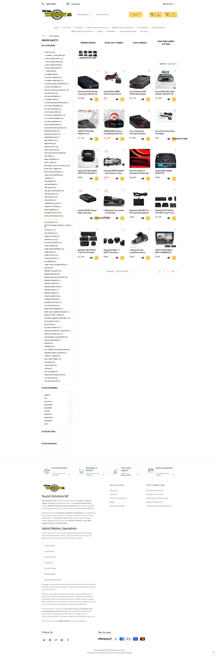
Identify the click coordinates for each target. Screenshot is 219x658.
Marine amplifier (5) (52, 274)
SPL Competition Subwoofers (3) (57, 350)
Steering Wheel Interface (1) (55, 353)
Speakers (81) (49, 346)
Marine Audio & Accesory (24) (56, 277)
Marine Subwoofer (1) (53, 287)
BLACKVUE (48, 402)
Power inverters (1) (52, 299)
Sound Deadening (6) (52, 340)
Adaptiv (47, 395)
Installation (111, 31)
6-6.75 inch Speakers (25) (53, 118)
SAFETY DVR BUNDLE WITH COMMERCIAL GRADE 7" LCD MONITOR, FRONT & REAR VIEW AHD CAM (165, 251)
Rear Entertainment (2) (53, 309)
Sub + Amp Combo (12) (52, 359)
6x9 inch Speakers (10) (53, 122)
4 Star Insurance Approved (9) (56, 84)
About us (114, 491)
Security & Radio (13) (52, 327)
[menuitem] (56, 27)
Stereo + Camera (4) (52, 356)
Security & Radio (158, 28)
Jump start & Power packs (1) (56, 265)
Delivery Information (155, 491)
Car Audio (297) (50, 188)
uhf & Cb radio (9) (51, 372)
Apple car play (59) (51, 150)
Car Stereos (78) (51, 197)
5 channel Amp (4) (51, 99)
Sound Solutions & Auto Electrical (101, 653)
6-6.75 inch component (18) (54, 115)
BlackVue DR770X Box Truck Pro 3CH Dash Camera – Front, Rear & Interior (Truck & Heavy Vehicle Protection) (87, 251)
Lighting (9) (48, 268)
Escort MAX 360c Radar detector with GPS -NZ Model (165, 93)
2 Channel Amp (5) (51, 74)
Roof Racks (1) (50, 324)
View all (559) (49, 52)
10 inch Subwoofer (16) (53, 59)
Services (113, 494)
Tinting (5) (48, 369)
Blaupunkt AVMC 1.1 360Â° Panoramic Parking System (112, 251)
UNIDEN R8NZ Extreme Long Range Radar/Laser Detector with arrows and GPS (114, 132)
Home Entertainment (127, 31)
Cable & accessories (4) (53, 175)
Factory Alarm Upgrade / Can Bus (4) (57, 226)
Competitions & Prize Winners (159, 506)
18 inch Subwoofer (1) (53, 68)
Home (56, 28)
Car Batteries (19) (51, 194)
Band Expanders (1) (52, 159)
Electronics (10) (50, 222)
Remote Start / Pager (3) (54, 315)
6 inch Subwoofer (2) (52, 112)
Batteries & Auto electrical (122, 28)
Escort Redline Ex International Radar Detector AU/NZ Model (139, 132)
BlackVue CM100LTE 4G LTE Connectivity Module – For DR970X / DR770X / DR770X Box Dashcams (140, 211)
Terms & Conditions (118, 498)
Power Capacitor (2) (52, 296)
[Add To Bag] (97, 99)
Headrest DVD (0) (51, 239)
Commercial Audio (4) (52, 203)
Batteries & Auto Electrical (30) (57, 166)
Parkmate (48, 421)
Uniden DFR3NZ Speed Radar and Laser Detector (87, 211)
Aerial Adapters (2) (52, 131)
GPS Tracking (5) (50, 233)
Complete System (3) (52, 206)
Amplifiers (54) (50, 144)
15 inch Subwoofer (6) (53, 65)
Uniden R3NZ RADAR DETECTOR (163, 172)
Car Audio (67, 28)
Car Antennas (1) (51, 184)
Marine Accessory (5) (52, 271)
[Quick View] (91, 99)
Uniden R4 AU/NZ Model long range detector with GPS (88, 93)
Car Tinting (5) (50, 200)
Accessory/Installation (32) (55, 128)
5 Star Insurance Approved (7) (56, 103)
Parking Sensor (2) (51, 293)
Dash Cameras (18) (51, 210)
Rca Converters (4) (52, 306)
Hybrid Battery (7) (51, 258)
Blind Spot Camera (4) (53, 169)
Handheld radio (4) (51, 236)
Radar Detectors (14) (53, 302)
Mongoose (48, 418)
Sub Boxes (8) (49, 362)
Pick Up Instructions (154, 494)
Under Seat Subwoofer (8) (54, 375)
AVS (45, 398)
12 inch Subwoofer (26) (53, 62)
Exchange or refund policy (157, 498)
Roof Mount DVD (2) (52, 321)
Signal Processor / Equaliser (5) (57, 331)
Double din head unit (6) (53, 216)
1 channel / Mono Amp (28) (54, 55)
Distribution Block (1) (53, 213)
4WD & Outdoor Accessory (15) (56, 90)
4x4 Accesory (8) (51, 93)
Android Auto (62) (51, 147)
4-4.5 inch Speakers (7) (53, 87)
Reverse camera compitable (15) (57, 318)
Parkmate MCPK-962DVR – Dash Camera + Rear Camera (114, 172)
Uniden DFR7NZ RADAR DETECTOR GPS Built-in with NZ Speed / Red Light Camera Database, (87, 172)
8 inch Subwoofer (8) (52, 125)
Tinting (100, 31)
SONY (46, 424)
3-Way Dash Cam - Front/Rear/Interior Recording (137, 251)
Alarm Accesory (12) (52, 134)
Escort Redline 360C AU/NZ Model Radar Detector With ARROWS (139, 93)
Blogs (112, 502)
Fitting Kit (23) (49, 230)
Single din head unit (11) (53, 334)
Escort (47, 411)
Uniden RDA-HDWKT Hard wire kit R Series (112, 93)
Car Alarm (79, 28)
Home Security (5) (51, 255)
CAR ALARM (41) (50, 181)
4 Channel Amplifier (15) (53, 81)
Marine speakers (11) (52, 280)
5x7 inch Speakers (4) (52, 109)
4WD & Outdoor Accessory (82, 31)
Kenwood (48, 414)
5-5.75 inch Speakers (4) (53, 106)
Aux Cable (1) (49, 156)
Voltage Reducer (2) (52, 381)
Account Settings (117, 506)
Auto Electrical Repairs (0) (55, 153)
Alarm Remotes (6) (51, 137)
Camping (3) (48, 178)
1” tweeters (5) (50, 71)
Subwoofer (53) (50, 365)
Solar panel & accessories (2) (56, 337)
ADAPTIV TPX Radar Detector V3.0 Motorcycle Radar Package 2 (86, 132)
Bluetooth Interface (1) (53, 172)
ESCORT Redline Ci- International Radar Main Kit (140, 172)
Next (173, 271)
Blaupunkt (48, 405)
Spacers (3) (48, 343)
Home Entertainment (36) (54, 249)
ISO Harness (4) (50, 261)
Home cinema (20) (51, 246)
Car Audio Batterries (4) (54, 191)
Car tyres (144, 31)
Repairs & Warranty (154, 502)
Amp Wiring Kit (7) (51, 140)
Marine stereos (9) (51, 283)
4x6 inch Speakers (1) (52, 96)
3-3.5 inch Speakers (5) (53, 77)
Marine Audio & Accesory (97, 28)
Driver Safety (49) (51, 219)
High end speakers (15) (53, 243)
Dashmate (48, 408)
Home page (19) (50, 252)
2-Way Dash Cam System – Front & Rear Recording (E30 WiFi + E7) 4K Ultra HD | (114, 211)
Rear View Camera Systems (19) (56, 312)
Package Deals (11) (51, 290)
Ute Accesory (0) (51, 378)
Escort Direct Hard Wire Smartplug (165, 132)
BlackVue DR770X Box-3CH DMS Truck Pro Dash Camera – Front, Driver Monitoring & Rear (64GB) (165, 211)
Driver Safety (142, 28)
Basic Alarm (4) (50, 162)
